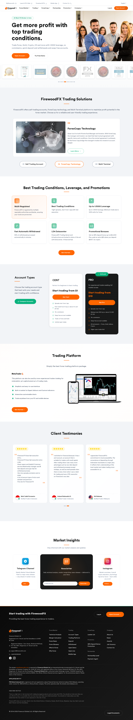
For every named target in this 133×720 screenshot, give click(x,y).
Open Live (71, 651)
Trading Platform (74, 638)
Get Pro (102, 302)
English (123, 3)
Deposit (71, 641)
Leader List (91, 634)
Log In (110, 8)
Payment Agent (93, 659)
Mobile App (53, 3)
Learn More (75, 149)
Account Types (73, 634)
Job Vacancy (111, 644)
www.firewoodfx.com (22, 667)
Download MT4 (40, 3)
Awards (109, 641)
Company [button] (78, 8)
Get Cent (66, 297)
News (109, 638)
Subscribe (83, 583)
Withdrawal (72, 644)
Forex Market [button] (23, 8)
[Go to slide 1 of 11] (58, 81)
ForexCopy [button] (45, 8)
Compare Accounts (26, 301)
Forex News (53, 641)
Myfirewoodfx (10, 3)
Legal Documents (113, 713)
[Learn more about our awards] (87, 72)
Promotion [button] (67, 8)
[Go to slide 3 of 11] (61, 81)
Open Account (120, 8)
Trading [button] (35, 8)
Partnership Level (93, 655)
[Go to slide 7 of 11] (68, 81)
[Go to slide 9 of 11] (71, 81)
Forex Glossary (54, 644)
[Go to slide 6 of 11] (65, 81)
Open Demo (72, 647)
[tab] (33, 164)
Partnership (57, 8)
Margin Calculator (55, 638)
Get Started (65, 252)
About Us (110, 634)
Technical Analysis (55, 634)
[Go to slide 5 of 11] (64, 81)
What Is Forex (53, 647)
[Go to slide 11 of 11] (74, 81)
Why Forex (52, 651)
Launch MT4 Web (25, 3)
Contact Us (66, 3)
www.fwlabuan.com (72, 684)
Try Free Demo (40, 56)
